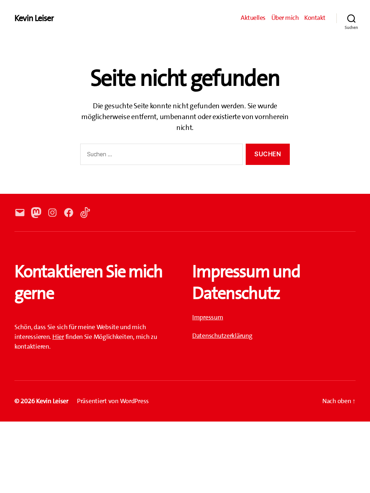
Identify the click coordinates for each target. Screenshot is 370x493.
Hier (58, 336)
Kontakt (315, 18)
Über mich (285, 18)
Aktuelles (253, 18)
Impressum (207, 317)
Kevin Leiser (34, 18)
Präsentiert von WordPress (113, 401)
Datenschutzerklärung (222, 335)
